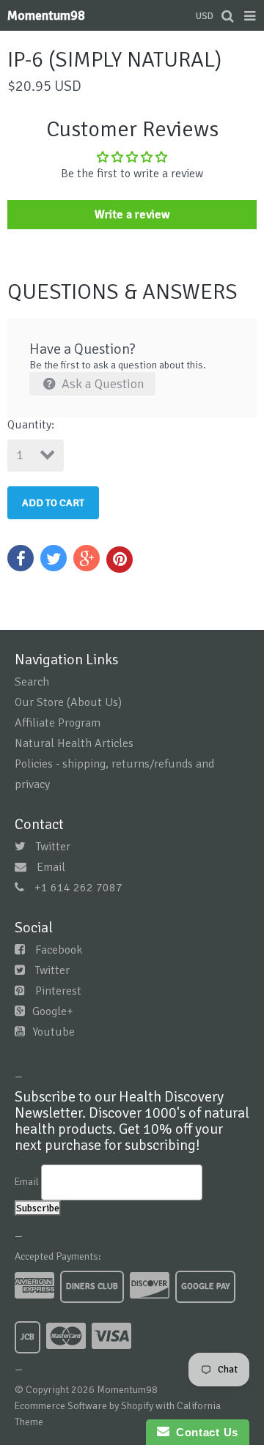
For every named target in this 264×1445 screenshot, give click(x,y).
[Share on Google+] (86, 558)
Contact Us (203, 1432)
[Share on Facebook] (20, 558)
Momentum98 (46, 15)
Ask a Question (101, 384)
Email (51, 867)
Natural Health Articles (74, 743)
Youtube (53, 1032)
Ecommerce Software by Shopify (84, 1406)
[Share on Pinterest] (119, 559)
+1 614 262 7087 (78, 887)
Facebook (58, 950)
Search (32, 682)
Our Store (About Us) (68, 702)
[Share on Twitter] (53, 558)
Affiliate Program (57, 723)
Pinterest (58, 991)
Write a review (132, 214)
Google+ (52, 1011)
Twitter (53, 846)
